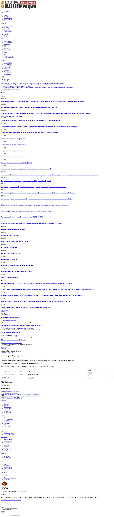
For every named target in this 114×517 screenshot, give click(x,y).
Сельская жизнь (8, 31)
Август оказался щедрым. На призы (13, 151)
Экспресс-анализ (8, 26)
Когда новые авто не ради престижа (13, 139)
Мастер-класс (7, 41)
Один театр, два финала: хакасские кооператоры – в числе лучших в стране (26, 211)
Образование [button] (4, 52)
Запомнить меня (6, 509)
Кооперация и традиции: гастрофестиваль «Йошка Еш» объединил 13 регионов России (30, 120)
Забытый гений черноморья (10, 332)
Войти (2, 512)
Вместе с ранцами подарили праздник (13, 157)
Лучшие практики (8, 42)
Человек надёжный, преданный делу (13, 229)
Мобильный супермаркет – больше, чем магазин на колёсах (21, 325)
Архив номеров (8, 19)
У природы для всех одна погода (9, 393)
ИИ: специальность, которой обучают (13, 340)
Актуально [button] (3, 23)
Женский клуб (7, 67)
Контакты (6, 479)
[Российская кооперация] (18, 8)
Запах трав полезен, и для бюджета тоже (14, 241)
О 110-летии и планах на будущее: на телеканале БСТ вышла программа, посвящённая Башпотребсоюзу (36, 283)
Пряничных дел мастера (9, 259)
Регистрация (7, 11)
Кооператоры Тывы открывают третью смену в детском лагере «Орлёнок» (26, 307)
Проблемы (6, 27)
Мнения (6, 475)
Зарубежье (6, 79)
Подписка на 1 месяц (6, 371)
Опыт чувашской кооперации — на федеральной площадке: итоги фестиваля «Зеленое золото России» (35, 301)
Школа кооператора (9, 57)
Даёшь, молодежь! (8, 56)
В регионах (7, 44)
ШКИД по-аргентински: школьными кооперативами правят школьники (20, 396)
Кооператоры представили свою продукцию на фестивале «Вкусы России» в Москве (29, 132)
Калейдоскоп (7, 74)
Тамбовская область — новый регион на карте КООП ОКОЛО (22, 217)
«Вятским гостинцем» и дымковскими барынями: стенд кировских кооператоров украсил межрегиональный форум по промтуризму (46, 113)
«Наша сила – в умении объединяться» (14, 145)
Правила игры (7, 30)
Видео (5, 474)
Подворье (6, 68)
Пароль (2, 507)
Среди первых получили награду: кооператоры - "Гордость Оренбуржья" (26, 181)
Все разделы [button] (4, 83)
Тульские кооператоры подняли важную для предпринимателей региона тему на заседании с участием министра (39, 126)
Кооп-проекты (7, 49)
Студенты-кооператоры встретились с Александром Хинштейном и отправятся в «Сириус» (31, 223)
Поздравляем (7, 35)
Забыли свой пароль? (6, 510)
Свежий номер (8, 18)
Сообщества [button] (4, 60)
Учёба (5, 54)
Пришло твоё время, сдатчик (10, 253)
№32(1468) (3, 313)
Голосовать (6, 385)
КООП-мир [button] (4, 76)
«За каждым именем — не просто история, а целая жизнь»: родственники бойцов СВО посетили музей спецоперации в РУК (42, 101)
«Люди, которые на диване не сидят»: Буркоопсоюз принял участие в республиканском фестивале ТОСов (36, 199)
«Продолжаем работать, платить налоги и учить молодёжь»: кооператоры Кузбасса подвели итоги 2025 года (38, 193)
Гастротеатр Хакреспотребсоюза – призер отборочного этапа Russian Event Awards (29, 107)
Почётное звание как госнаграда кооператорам (17, 265)
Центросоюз (7, 16)
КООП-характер (8, 64)
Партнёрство (7, 80)
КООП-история (8, 65)
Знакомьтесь (7, 45)
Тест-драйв (7, 28)
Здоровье (6, 70)
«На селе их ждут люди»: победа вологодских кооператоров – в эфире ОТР (26, 169)
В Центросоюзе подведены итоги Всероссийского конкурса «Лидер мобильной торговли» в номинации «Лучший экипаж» (42, 295)
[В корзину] (105, 371)
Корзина (3, 381)
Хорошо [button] (3, 500)
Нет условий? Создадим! (9, 247)
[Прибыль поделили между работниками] (12, 397)
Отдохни (6, 71)
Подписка (6, 20)
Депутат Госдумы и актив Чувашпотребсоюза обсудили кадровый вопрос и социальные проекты (33, 187)
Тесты (5, 472)
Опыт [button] (2, 38)
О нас (5, 15)
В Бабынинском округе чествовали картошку (16, 271)
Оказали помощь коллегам (10, 235)
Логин (2, 506)
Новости (3, 96)
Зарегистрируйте (15, 515)
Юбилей (6, 48)
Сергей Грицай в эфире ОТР (10, 277)
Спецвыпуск (7, 46)
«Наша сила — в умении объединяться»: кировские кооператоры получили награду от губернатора (34, 205)
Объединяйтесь (8, 63)
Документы (7, 34)
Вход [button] (5, 12)
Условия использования (10, 478)
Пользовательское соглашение (13, 500)
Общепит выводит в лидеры (10, 317)
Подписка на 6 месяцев (7, 374)
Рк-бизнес (6, 33)
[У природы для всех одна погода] (10, 391)
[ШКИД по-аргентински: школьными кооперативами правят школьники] (20, 394)
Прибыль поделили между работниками (11, 398)
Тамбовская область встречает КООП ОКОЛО (16, 163)
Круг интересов (8, 72)
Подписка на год (5, 377)
